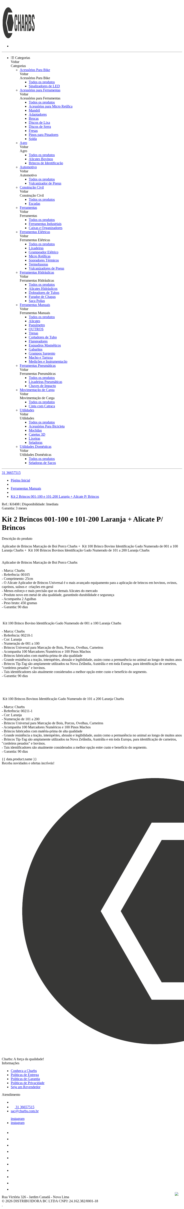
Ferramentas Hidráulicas (37, 272)
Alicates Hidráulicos (43, 288)
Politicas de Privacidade (27, 1083)
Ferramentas (28, 207)
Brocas (34, 118)
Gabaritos (35, 349)
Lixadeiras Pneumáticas (45, 382)
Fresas (33, 131)
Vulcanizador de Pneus (45, 183)
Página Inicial (20, 480)
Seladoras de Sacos (42, 463)
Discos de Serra (40, 126)
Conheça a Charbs (24, 1071)
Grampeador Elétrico (43, 252)
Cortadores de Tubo (43, 337)
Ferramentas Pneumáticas (38, 365)
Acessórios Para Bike (35, 70)
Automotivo (28, 167)
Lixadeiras (36, 248)
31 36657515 (11, 473)
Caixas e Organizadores (45, 228)
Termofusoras (38, 264)
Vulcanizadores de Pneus (46, 268)
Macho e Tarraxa (41, 357)
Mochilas (35, 430)
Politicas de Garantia (25, 1079)
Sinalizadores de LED (44, 86)
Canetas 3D (37, 434)
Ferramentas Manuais (35, 305)
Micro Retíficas (39, 256)
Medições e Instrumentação (48, 361)
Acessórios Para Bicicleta (47, 426)
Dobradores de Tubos (44, 293)
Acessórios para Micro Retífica (50, 106)
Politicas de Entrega (25, 1075)
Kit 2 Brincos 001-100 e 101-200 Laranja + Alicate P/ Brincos (55, 496)
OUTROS (36, 329)
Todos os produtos (42, 82)
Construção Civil (32, 187)
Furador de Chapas (42, 297)
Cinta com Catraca (42, 406)
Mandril (34, 110)
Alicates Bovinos (41, 159)
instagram (17, 1119)
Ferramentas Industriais (45, 224)
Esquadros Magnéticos (45, 345)
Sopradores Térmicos (44, 260)
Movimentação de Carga (37, 390)
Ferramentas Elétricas (35, 232)
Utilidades (27, 410)
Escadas (34, 203)
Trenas (33, 333)
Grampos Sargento (42, 353)
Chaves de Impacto (42, 386)
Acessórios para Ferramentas (40, 90)
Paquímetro (37, 325)
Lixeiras (34, 438)
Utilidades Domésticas (35, 446)
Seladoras (35, 442)
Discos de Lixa (39, 122)
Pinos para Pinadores (43, 135)
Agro (23, 143)
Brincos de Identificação (46, 163)
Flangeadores (38, 341)
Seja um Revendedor (25, 1087)
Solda (33, 139)
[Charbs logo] (18, 38)
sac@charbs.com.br (25, 1111)
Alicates (34, 321)
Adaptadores (38, 114)
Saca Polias (37, 301)
